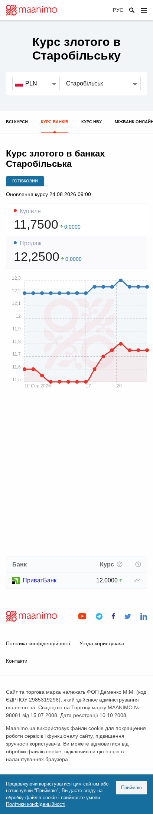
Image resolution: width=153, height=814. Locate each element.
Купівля (30, 211)
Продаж (31, 243)
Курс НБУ (91, 122)
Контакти (16, 661)
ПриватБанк (39, 580)
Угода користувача (101, 643)
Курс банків (54, 122)
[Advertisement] (76, 475)
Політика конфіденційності (38, 643)
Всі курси (17, 122)
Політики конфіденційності (35, 804)
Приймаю (131, 787)
